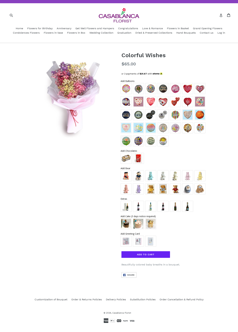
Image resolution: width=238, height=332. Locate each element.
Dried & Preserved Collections (153, 32)
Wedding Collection (101, 32)
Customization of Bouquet (51, 299)
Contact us (206, 32)
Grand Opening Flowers (207, 28)
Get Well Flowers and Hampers (94, 28)
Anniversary (64, 28)
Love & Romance (152, 28)
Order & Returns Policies (86, 299)
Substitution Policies (143, 299)
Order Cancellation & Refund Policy (182, 299)
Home (19, 28)
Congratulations (128, 28)
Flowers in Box (76, 32)
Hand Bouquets (186, 32)
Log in (221, 32)
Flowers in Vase (53, 32)
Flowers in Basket (178, 28)
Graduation (124, 32)
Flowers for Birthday (40, 28)
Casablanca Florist (121, 313)
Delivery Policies (116, 299)
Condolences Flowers (26, 32)
